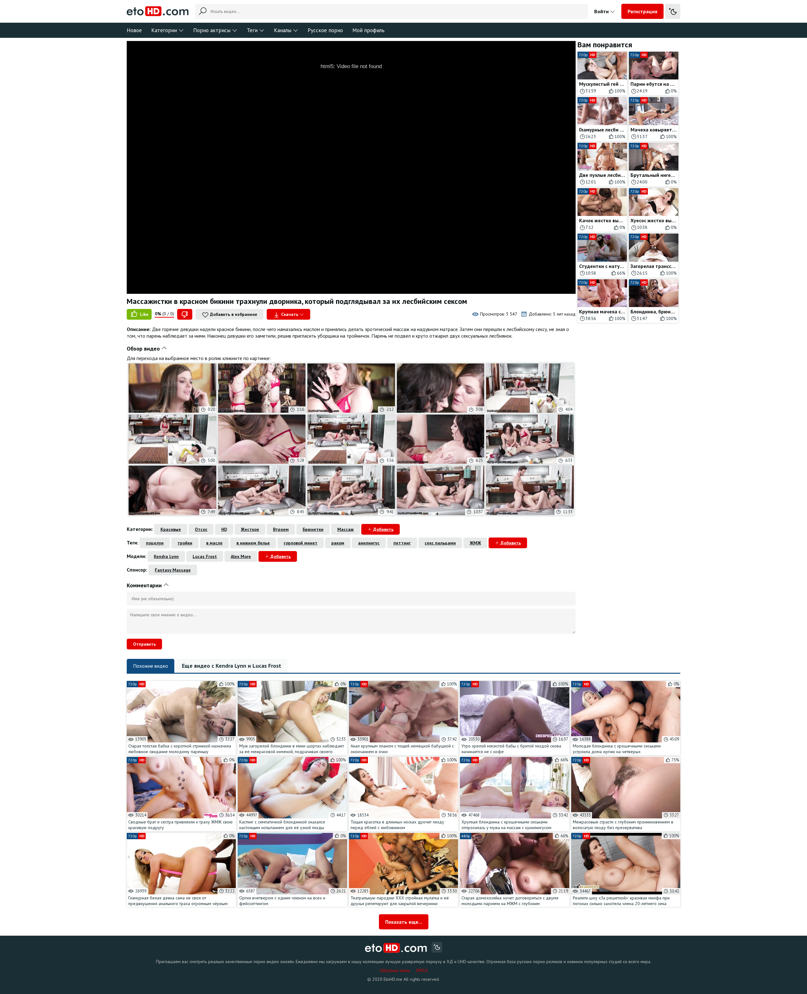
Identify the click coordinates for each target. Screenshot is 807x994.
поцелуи (155, 543)
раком (337, 543)
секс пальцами (440, 543)
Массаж (345, 529)
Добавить (382, 529)
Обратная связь (395, 970)
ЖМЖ (475, 543)
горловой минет (300, 543)
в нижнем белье (253, 543)
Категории (164, 30)
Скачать (289, 314)
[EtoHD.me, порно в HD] (396, 948)
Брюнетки (313, 529)
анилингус (369, 543)
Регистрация (642, 11)
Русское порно (325, 30)
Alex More (241, 556)
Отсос (201, 529)
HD (224, 529)
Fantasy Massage (173, 570)
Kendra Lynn (166, 556)
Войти (602, 11)
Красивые (170, 529)
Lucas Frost (205, 556)
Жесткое (250, 529)
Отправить (144, 644)
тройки (184, 543)
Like (143, 314)
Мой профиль (368, 30)
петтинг (402, 543)
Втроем (281, 529)
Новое (134, 30)
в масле (214, 543)
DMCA (421, 970)
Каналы (282, 30)
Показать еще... (403, 922)
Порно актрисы (211, 30)
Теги (252, 30)
